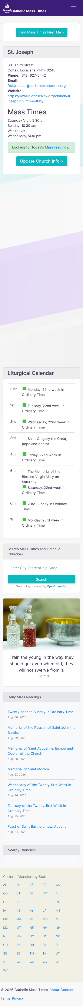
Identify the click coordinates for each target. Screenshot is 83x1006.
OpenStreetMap (57, 586)
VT (5, 962)
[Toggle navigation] (74, 8)
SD (18, 953)
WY (5, 970)
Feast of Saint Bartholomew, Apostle (37, 826)
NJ (5, 936)
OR (32, 945)
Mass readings (56, 147)
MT (18, 927)
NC (45, 936)
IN (57, 902)
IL (44, 902)
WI (57, 962)
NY (32, 936)
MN (45, 919)
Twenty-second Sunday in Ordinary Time (40, 712)
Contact (66, 990)
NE (32, 927)
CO (5, 893)
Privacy (18, 998)
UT (58, 953)
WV (45, 962)
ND (58, 936)
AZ (31, 884)
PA (44, 945)
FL (57, 893)
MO (5, 927)
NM (18, 936)
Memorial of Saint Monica (28, 769)
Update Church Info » (41, 161)
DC (45, 893)
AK (18, 884)
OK (18, 945)
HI (18, 902)
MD (5, 919)
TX (44, 953)
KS (18, 910)
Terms (5, 998)
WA (32, 962)
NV (45, 927)
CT (18, 893)
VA (18, 962)
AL (5, 884)
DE (32, 893)
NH (58, 927)
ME (58, 910)
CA (58, 884)
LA (44, 910)
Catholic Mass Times (28, 11)
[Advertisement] (41, 221)
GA (5, 902)
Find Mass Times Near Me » (41, 32)
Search (41, 579)
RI (57, 945)
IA (4, 910)
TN (32, 953)
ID (31, 902)
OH (5, 945)
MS (58, 919)
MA (18, 919)
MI (31, 919)
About (54, 990)
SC (5, 953)
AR (44, 884)
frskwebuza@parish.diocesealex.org (37, 85)
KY (31, 910)
